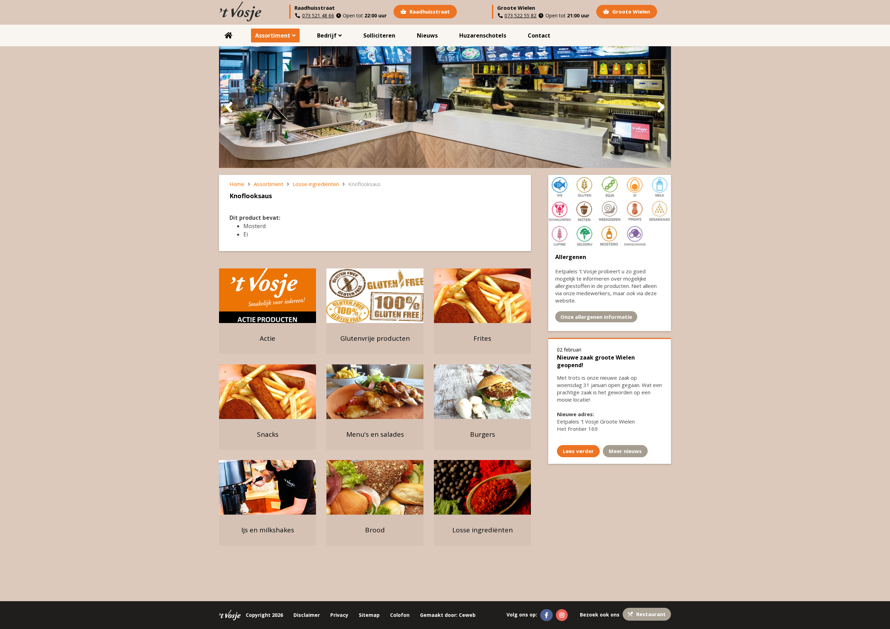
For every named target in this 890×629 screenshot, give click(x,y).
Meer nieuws (625, 450)
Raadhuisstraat (429, 11)
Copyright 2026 (264, 615)
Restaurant (650, 614)
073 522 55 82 (520, 15)
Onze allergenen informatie (596, 316)
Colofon (400, 615)
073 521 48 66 (318, 15)
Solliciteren (379, 35)
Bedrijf (327, 35)
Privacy (339, 615)
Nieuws (427, 35)
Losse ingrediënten (316, 183)
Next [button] (661, 107)
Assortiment (272, 35)
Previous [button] (228, 107)
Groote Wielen (630, 11)
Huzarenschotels (482, 35)
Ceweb (467, 615)
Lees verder (578, 450)
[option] (445, 107)
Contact (539, 35)
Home (228, 35)
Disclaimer (306, 615)
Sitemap (369, 615)
